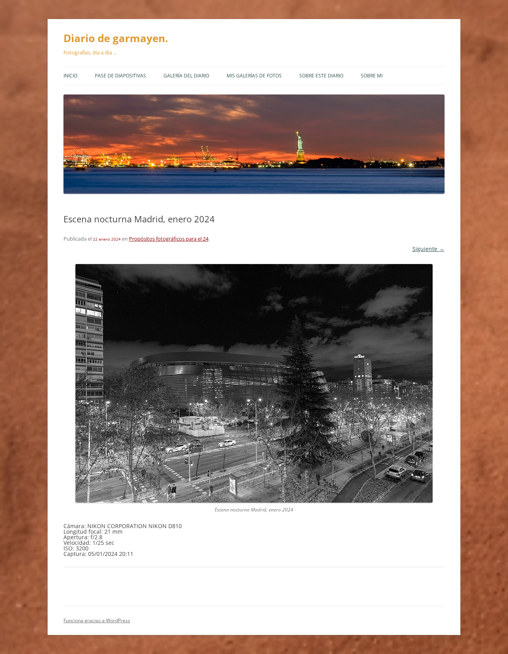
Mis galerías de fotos (254, 75)
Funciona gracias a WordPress (97, 620)
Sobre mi (372, 75)
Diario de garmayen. (116, 38)
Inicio (70, 75)
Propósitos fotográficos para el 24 (168, 238)
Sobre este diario (321, 75)
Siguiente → (428, 249)
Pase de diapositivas (120, 75)
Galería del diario (186, 75)
